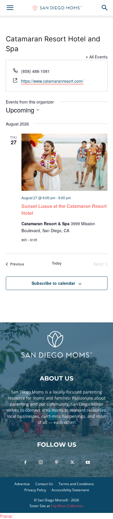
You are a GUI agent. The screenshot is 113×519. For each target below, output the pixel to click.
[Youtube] (88, 462)
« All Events (96, 56)
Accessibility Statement (70, 489)
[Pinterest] (56, 462)
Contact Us (44, 483)
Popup (6, 516)
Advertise (22, 483)
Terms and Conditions (76, 483)
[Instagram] (41, 462)
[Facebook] (25, 462)
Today (56, 263)
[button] (10, 8)
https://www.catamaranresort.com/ (52, 81)
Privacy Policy (35, 489)
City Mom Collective (67, 505)
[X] (72, 462)
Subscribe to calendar (53, 283)
